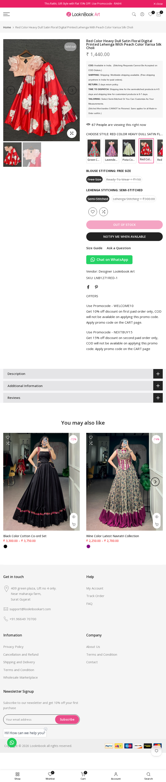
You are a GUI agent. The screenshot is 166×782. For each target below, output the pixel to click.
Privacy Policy (13, 646)
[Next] (72, 90)
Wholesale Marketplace (20, 677)
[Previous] (10, 90)
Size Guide (94, 248)
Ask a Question (119, 248)
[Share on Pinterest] (96, 287)
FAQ (89, 603)
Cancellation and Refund (20, 654)
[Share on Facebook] (88, 287)
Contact (92, 662)
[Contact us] (12, 742)
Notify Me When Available (124, 236)
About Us (93, 646)
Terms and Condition (18, 670)
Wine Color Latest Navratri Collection (112, 536)
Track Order (95, 596)
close (8, 4)
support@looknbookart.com (30, 609)
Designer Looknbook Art (117, 271)
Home (7, 27)
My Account (94, 588)
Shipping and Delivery (19, 662)
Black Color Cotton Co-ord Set (24, 536)
